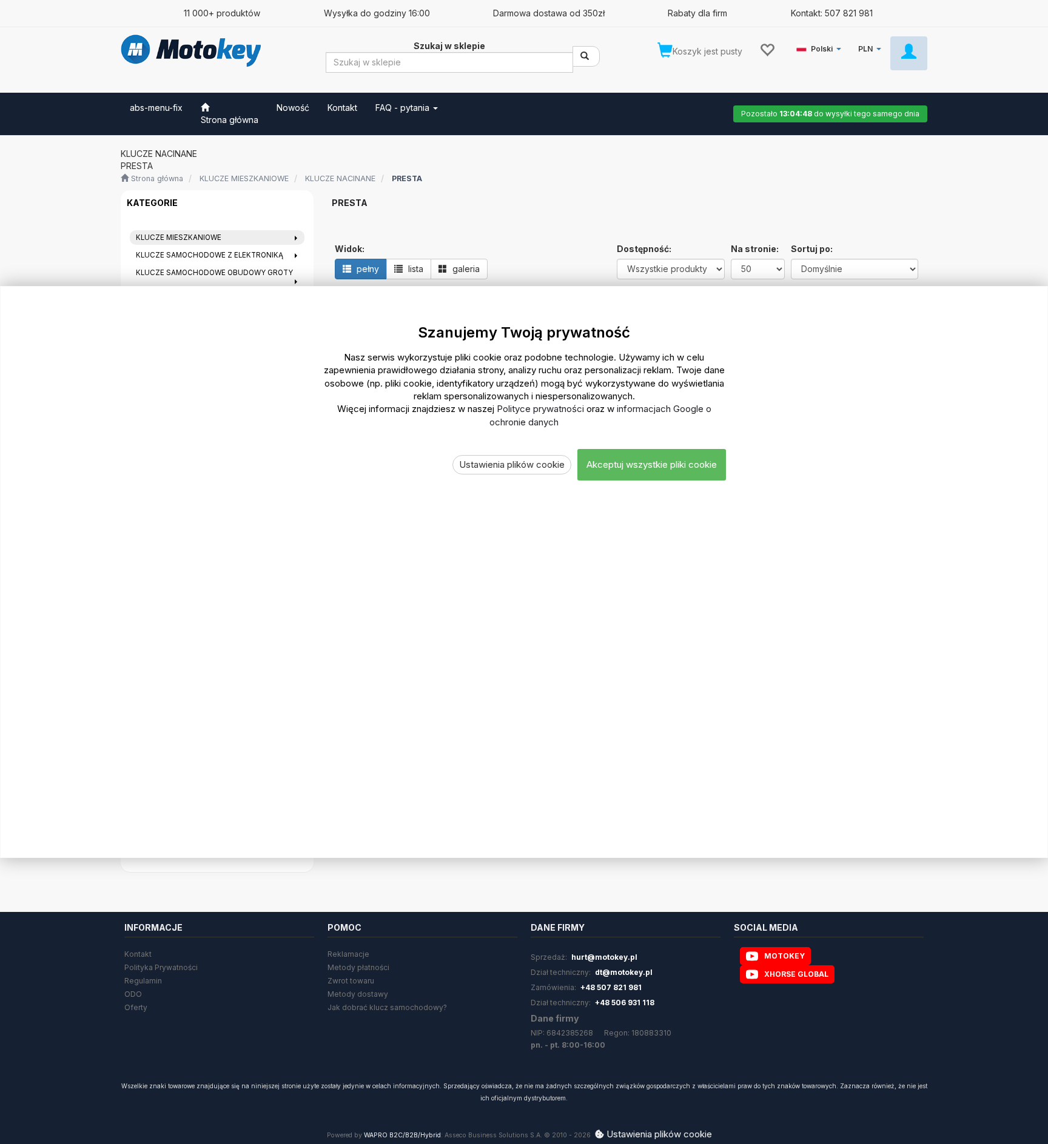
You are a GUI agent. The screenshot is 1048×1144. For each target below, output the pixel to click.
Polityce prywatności (540, 409)
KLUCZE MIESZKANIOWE (244, 178)
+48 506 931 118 (624, 1002)
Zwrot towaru (351, 980)
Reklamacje (348, 954)
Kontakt (138, 954)
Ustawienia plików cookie (512, 465)
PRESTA (407, 178)
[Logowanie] (908, 53)
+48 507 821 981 (611, 987)
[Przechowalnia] (766, 49)
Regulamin (143, 980)
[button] (821, 46)
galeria (465, 269)
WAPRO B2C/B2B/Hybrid (402, 1135)
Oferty (135, 1007)
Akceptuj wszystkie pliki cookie (651, 465)
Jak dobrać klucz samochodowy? (387, 1007)
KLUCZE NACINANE (340, 178)
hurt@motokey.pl (604, 957)
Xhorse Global (796, 974)
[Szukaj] (586, 56)
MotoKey (784, 955)
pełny (366, 269)
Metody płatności (358, 967)
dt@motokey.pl (624, 972)
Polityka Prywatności (161, 967)
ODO (133, 994)
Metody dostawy (358, 994)
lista (414, 269)
